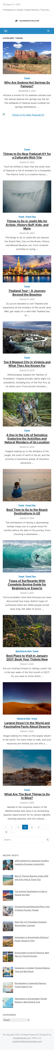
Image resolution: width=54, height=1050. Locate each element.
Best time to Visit (23, 651)
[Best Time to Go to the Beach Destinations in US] (27, 485)
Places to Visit (23, 718)
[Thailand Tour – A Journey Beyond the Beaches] (27, 268)
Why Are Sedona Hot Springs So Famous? (27, 84)
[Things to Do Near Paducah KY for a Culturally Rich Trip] (27, 129)
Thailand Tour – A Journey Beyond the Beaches (27, 292)
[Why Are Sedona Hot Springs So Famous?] (27, 58)
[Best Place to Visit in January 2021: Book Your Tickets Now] (27, 631)
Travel (27, 78)
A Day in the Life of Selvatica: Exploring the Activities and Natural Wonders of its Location (27, 438)
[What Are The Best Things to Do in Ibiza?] (27, 768)
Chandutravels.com (21, 1038)
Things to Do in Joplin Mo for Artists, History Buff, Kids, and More (27, 224)
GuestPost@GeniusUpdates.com (27, 1041)
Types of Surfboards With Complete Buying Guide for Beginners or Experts (27, 584)
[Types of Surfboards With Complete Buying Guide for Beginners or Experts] (27, 556)
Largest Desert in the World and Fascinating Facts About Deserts (27, 724)
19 (6, 831)
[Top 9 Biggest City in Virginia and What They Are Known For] (27, 337)
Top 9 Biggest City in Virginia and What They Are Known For (27, 363)
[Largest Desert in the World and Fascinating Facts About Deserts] (27, 698)
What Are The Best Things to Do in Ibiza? (27, 796)
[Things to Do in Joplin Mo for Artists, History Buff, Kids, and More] (27, 196)
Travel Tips (30, 216)
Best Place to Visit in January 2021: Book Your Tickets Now (27, 657)
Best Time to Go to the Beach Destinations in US (27, 511)
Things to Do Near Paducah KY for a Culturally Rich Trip (27, 155)
